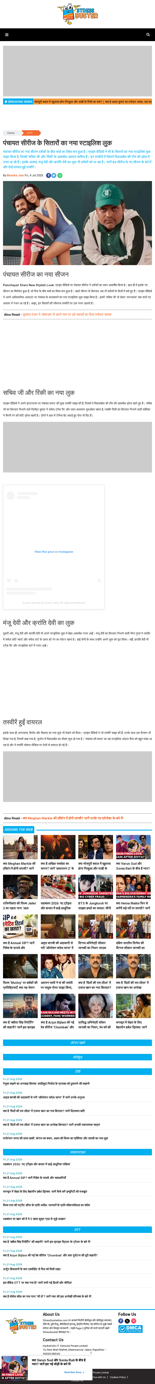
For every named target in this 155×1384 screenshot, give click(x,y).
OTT (30, 132)
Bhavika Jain (15, 175)
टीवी (77, 1071)
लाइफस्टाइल (77, 1152)
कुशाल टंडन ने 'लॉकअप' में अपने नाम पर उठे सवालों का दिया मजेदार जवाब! (67, 314)
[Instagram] (133, 1320)
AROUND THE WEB (19, 829)
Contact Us (53, 1339)
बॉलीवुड (77, 1057)
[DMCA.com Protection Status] (130, 1328)
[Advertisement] (77, 352)
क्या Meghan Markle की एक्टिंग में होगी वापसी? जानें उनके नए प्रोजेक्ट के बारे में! (73, 818)
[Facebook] (120, 1320)
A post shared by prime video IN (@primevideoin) (53, 602)
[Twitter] (127, 1321)
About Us (51, 1314)
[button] (6, 35)
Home (10, 132)
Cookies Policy (118, 1377)
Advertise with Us (96, 1377)
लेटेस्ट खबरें (77, 1043)
